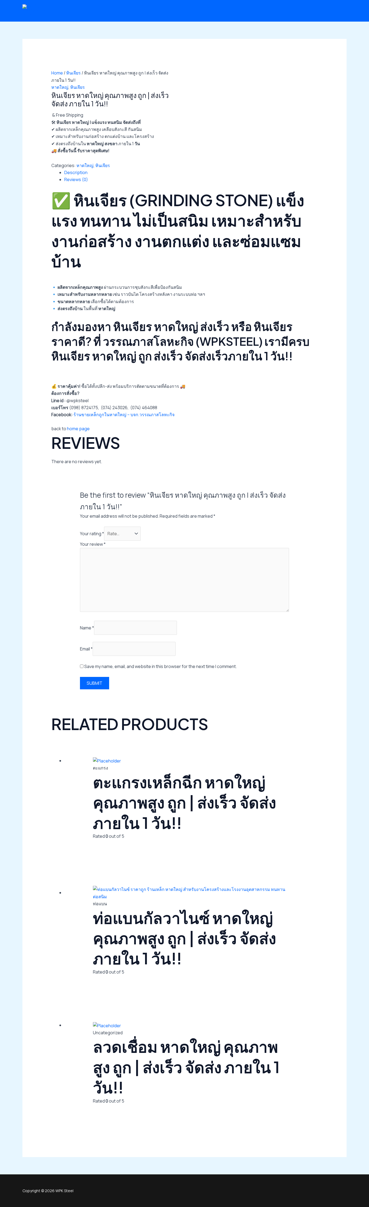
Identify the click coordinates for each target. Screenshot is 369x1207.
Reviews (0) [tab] (76, 179)
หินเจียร (73, 73)
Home (57, 73)
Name (87, 628)
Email (86, 649)
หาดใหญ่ (59, 87)
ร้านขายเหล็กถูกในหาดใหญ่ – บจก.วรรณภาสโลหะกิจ (124, 415)
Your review (93, 544)
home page (78, 429)
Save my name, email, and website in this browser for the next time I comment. (160, 666)
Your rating (92, 534)
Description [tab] (76, 172)
